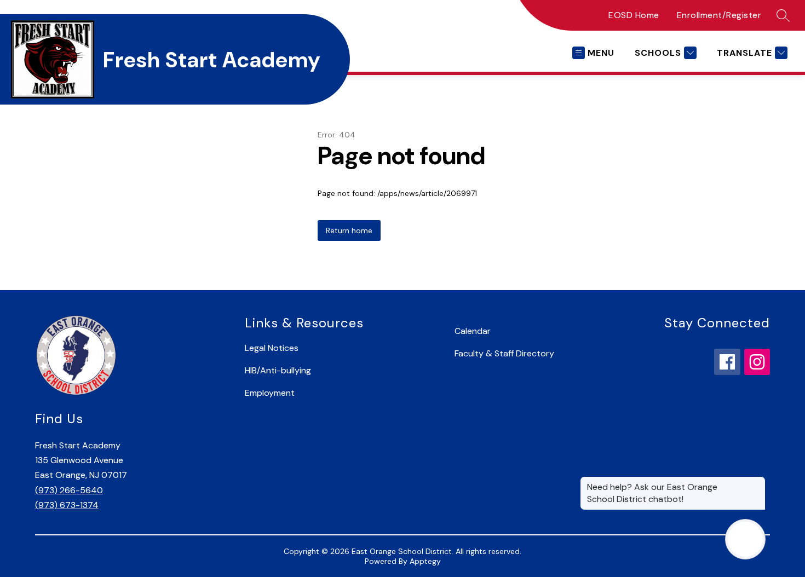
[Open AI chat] (745, 539)
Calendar (473, 331)
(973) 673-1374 (67, 505)
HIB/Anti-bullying (278, 370)
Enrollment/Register (719, 15)
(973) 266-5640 (69, 490)
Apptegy (425, 561)
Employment (270, 393)
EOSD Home (633, 15)
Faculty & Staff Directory (504, 353)
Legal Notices (271, 348)
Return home (349, 230)
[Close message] (757, 481)
